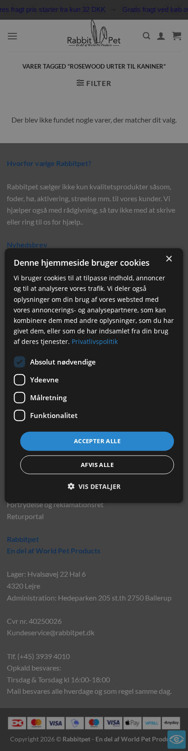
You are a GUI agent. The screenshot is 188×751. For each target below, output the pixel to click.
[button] (94, 486)
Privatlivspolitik (95, 341)
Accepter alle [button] (97, 441)
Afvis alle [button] (97, 464)
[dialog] (94, 375)
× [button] (168, 259)
